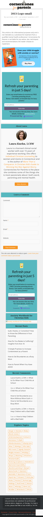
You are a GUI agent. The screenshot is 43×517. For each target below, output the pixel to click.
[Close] (38, 485)
